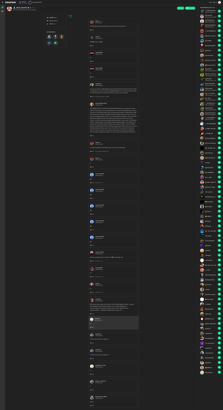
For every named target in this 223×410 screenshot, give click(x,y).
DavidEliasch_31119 (100, 365)
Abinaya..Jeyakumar (100, 381)
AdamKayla (98, 84)
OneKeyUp (98, 334)
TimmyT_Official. (99, 252)
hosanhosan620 (99, 174)
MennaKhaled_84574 (101, 396)
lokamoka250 (99, 52)
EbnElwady (97, 318)
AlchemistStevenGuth (101, 103)
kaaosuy (97, 283)
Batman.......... (98, 21)
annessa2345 (99, 268)
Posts (70, 16)
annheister (98, 299)
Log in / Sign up (213, 2)
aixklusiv (97, 36)
